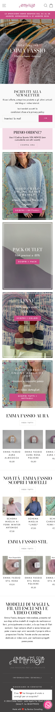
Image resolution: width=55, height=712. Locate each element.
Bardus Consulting (34, 709)
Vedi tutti (27, 423)
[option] (27, 15)
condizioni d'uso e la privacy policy (27, 112)
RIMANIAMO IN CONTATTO (27, 687)
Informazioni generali (27, 678)
